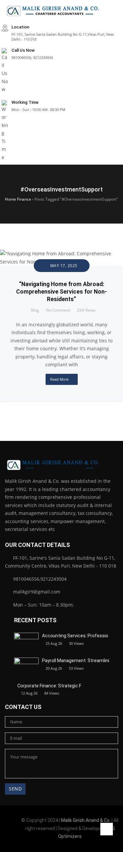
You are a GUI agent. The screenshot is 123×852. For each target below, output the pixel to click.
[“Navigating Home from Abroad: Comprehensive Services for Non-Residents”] (61, 253)
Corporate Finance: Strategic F (49, 685)
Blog (35, 310)
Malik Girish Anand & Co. (86, 820)
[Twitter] (5, 837)
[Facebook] (2, 824)
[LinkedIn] (12, 824)
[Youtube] (15, 837)
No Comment (58, 310)
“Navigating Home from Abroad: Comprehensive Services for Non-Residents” (61, 291)
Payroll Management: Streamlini (75, 660)
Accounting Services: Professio (75, 635)
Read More (59, 379)
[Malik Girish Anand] (54, 11)
